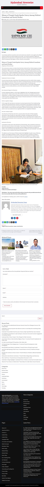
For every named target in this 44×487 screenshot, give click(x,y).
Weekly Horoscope (6, 480)
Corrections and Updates (7, 441)
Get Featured (4, 460)
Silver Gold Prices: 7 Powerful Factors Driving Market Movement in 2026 (17, 358)
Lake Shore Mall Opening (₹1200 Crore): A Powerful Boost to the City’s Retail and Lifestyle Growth (32, 466)
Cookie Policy (4, 435)
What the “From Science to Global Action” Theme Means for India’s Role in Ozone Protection (21, 361)
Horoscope (4, 464)
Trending (3, 388)
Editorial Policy (5, 450)
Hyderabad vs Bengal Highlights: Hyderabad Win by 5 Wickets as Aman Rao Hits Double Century (22, 359)
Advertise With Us (5, 430)
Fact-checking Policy (6, 457)
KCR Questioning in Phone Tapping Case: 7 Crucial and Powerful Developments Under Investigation (32, 458)
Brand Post (4, 225)
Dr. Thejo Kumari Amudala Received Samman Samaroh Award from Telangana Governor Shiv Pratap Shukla (32, 429)
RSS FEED (4, 476)
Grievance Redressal (6, 462)
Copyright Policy (5, 439)
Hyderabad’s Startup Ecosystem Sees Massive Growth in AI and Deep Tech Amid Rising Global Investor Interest (32, 434)
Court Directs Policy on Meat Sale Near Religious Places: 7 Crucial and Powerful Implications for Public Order (31, 450)
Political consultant (9, 226)
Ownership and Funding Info (8, 469)
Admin (26, 196)
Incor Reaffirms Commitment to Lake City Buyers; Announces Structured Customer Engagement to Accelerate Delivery (32, 443)
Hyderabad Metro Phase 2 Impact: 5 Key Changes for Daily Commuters (16, 337)
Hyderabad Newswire (22, 2)
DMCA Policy (4, 448)
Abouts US (4, 428)
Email (4, 293)
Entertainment (5, 372)
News (3, 382)
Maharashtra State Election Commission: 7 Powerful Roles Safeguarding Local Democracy (20, 356)
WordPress (36, 485)
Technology (4, 386)
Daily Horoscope (5, 444)
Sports (3, 384)
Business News (5, 370)
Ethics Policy (4, 455)
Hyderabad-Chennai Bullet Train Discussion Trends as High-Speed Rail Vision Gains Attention (21, 331)
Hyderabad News (5, 376)
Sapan (15, 226)
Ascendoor (27, 485)
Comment (5, 274)
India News (4, 378)
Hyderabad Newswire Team (23, 19)
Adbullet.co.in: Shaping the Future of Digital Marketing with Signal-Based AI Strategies (35, 252)
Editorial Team (5, 453)
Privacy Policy (5, 471)
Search (3, 316)
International (4, 380)
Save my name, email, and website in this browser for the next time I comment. (21, 302)
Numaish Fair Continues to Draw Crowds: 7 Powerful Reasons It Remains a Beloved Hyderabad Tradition (32, 471)
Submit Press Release (6, 478)
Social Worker (20, 226)
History (3, 374)
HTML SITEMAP (5, 466)
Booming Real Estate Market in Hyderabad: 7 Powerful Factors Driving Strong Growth (20, 347)
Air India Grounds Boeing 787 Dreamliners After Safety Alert (14, 342)
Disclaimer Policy (5, 446)
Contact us (4, 432)
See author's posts (17, 215)
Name (4, 288)
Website (4, 297)
